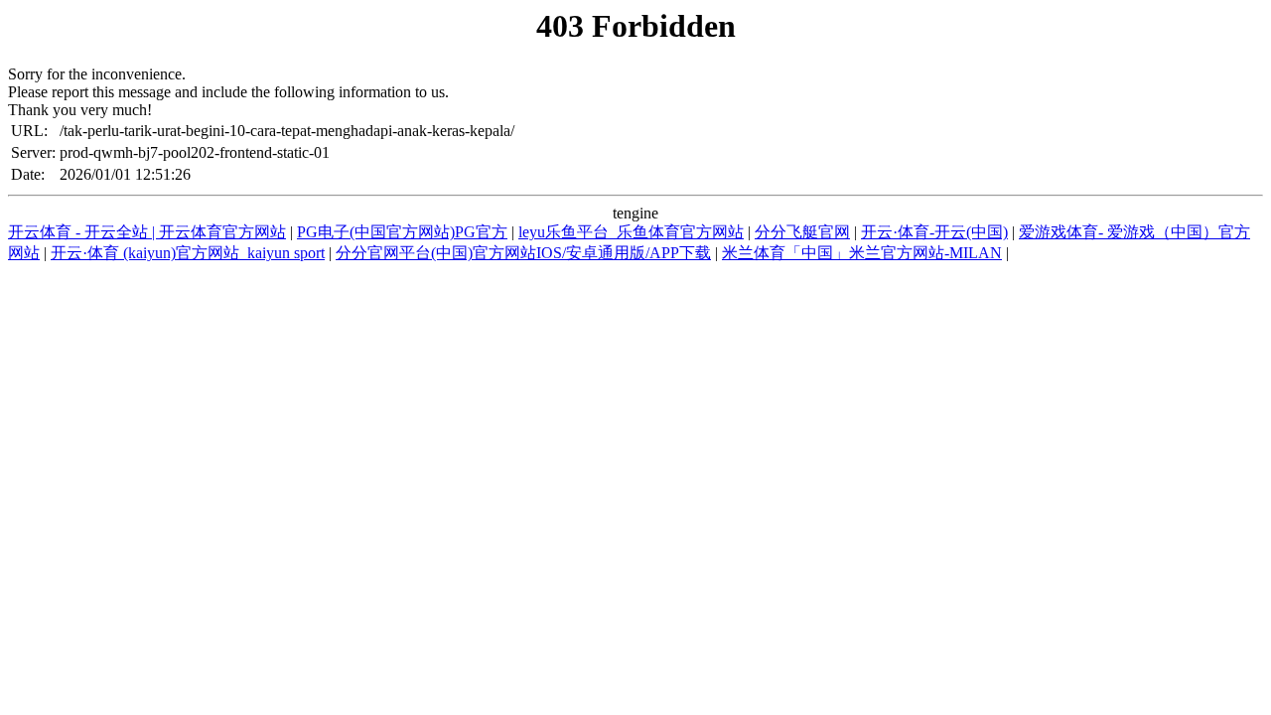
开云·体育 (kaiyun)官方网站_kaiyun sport (188, 252)
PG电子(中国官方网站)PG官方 (402, 231)
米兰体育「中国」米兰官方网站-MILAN (862, 252)
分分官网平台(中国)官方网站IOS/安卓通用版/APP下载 (523, 252)
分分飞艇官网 (802, 231)
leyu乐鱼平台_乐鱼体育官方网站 (631, 231)
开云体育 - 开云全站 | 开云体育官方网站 (147, 231)
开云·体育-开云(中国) (934, 231)
